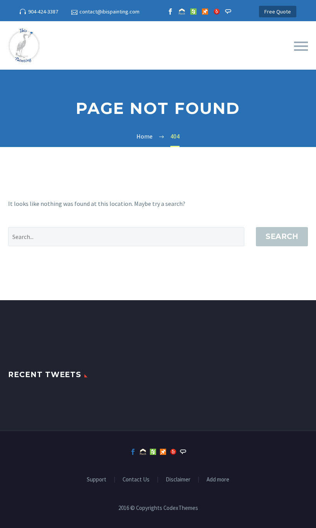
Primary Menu (301, 46)
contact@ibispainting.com (109, 11)
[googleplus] (193, 11)
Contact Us (136, 480)
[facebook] (170, 11)
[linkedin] (182, 11)
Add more (218, 480)
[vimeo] (228, 11)
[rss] (216, 11)
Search (282, 236)
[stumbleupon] (205, 11)
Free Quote (277, 11)
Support (96, 480)
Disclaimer (178, 480)
